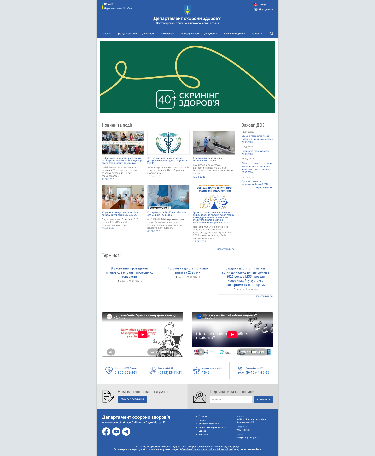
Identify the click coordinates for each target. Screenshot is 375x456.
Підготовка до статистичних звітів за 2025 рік (187, 270)
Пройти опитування (132, 399)
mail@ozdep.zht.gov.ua (247, 437)
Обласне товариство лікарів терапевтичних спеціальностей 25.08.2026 (257, 139)
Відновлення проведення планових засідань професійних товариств (129, 272)
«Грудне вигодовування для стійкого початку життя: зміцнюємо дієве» (121, 213)
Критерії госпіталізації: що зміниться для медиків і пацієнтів (166, 213)
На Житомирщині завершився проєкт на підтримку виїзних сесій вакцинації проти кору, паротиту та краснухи (122, 160)
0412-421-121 (243, 429)
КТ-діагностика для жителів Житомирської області (207, 159)
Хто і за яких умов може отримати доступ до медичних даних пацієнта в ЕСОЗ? (167, 160)
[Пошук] (271, 33)
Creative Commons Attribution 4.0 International (207, 449)
